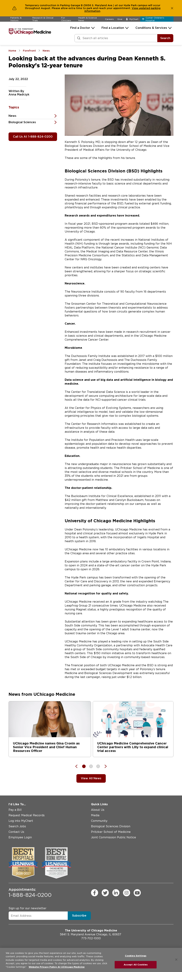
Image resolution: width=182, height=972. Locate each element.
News (12, 116)
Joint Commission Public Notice (113, 837)
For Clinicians (66, 19)
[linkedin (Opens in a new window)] (115, 892)
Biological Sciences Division (110, 826)
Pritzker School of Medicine (111, 832)
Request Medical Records (27, 815)
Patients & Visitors (16, 19)
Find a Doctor (80, 28)
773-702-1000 (91, 938)
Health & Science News (87, 19)
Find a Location (112, 28)
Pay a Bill (15, 809)
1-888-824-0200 (30, 892)
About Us (97, 809)
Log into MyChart (21, 821)
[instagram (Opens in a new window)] (126, 892)
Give (119, 19)
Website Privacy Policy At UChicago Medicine (57, 967)
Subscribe (79, 915)
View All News (91, 778)
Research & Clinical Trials (42, 19)
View (135, 8)
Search (165, 38)
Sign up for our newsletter (27, 908)
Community (99, 821)
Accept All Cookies (136, 964)
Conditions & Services (151, 28)
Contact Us (16, 832)
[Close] (176, 959)
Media (95, 815)
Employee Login (20, 837)
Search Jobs (17, 826)
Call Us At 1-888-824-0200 (33, 136)
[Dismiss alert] (172, 8)
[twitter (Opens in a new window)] (105, 892)
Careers (109, 19)
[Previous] (78, 766)
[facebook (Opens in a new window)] (94, 892)
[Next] (104, 766)
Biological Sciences (22, 122)
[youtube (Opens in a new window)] (137, 892)
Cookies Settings (135, 955)
